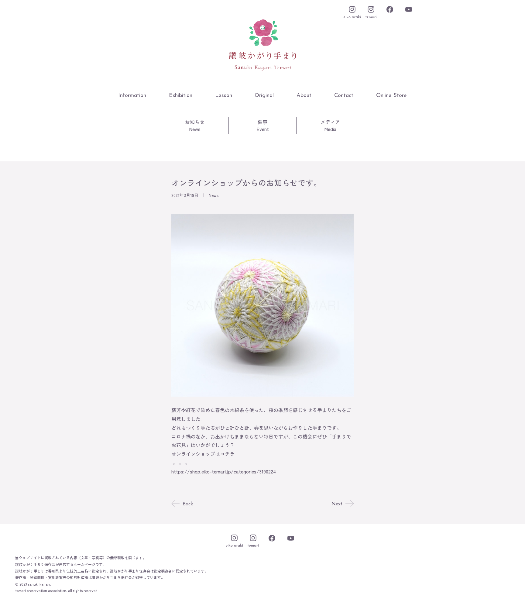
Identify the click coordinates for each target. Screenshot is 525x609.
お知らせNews (194, 125)
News (214, 195)
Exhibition (180, 95)
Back (188, 504)
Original (264, 95)
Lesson (223, 95)
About (304, 95)
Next (336, 504)
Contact (343, 95)
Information (132, 95)
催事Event (262, 125)
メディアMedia (330, 125)
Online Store (391, 95)
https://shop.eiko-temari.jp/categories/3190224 (223, 471)
